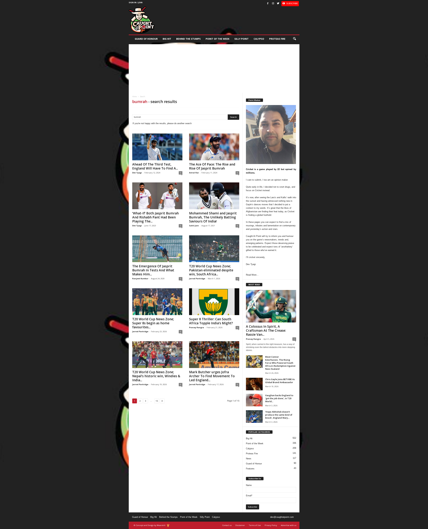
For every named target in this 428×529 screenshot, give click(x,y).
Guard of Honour (146, 38)
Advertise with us (288, 525)
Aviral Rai (194, 172)
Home (134, 96)
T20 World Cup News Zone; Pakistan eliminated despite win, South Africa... (211, 270)
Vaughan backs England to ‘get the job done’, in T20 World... (279, 398)
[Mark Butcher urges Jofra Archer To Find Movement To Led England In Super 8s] (214, 354)
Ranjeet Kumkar (140, 278)
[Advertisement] (214, 67)
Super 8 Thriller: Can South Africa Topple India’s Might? (211, 321)
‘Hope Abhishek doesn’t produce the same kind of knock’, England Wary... (278, 414)
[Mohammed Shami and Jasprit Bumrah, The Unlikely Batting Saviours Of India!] (214, 195)
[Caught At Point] (142, 20)
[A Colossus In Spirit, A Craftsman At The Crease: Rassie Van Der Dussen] (271, 306)
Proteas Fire (277, 38)
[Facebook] (268, 3)
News (248, 458)
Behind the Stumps (168, 517)
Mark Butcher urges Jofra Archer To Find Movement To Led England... (212, 376)
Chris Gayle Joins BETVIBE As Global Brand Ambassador (280, 381)
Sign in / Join (135, 2)
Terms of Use (255, 525)
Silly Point (241, 38)
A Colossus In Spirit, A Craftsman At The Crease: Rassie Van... (266, 330)
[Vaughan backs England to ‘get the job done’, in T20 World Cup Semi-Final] (254, 400)
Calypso (259, 38)
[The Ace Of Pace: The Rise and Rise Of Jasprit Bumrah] (214, 147)
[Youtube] (290, 3)
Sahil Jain (194, 225)
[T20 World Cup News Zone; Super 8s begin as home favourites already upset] (157, 301)
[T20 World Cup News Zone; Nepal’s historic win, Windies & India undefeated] (157, 354)
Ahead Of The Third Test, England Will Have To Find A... (155, 166)
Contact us (227, 525)
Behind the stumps (188, 38)
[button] (294, 39)
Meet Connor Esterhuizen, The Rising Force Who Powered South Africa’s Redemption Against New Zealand (280, 362)
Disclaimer (240, 525)
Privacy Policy (271, 525)
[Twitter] (278, 3)
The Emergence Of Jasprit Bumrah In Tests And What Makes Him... (153, 270)
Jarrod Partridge (197, 278)
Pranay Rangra (196, 327)
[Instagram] (273, 3)
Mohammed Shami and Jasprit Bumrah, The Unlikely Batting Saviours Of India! (213, 217)
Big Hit (167, 38)
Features (250, 468)
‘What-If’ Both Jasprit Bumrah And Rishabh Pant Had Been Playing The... (155, 217)
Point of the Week (217, 38)
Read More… (252, 275)
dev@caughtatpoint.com (282, 517)
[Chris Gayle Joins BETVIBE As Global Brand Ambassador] (254, 384)
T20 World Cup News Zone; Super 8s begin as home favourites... (153, 323)
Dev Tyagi (137, 172)
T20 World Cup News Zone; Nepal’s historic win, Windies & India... (156, 376)
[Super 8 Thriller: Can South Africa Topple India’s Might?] (214, 301)
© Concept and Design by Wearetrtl (149, 525)
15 (156, 401)
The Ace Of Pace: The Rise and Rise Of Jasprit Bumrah (212, 166)
